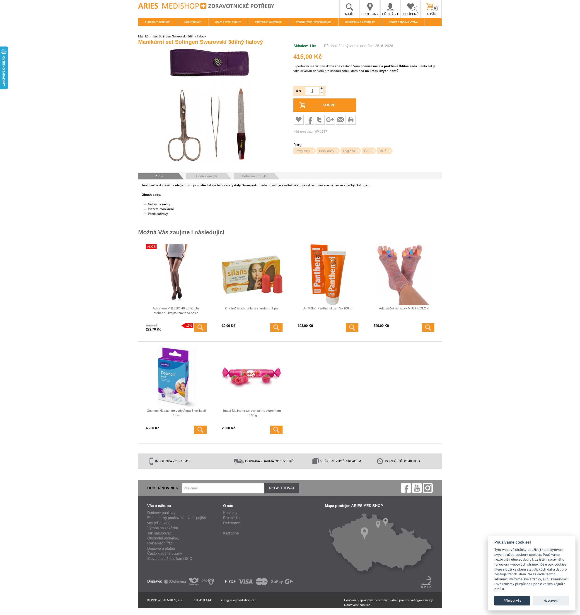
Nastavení (551, 600)
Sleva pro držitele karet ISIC (169, 559)
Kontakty (230, 513)
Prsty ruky (303, 151)
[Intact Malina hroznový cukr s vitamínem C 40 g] (252, 377)
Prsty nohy (326, 151)
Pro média (231, 518)
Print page (350, 119)
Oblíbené (410, 11)
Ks (298, 91)
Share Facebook (309, 119)
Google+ (330, 119)
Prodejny (369, 14)
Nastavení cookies (357, 605)
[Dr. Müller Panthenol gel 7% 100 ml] (328, 274)
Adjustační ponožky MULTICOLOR (404, 308)
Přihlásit (390, 14)
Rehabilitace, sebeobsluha (313, 22)
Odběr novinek (162, 488)
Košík (431, 11)
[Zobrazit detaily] (200, 327)
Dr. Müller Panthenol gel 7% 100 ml (328, 308)
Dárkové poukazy (161, 513)
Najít (349, 14)
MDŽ (383, 151)
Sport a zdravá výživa (403, 22)
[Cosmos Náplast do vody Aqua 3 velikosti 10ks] (176, 377)
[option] (208, 105)
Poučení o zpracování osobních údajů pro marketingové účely (388, 600)
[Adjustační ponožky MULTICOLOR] (404, 274)
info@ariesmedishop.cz (238, 600)
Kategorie (231, 533)
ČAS (367, 151)
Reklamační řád (160, 543)
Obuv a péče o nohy (228, 22)
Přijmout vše (512, 600)
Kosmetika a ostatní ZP (360, 22)
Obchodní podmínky (163, 538)
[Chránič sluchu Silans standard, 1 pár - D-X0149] (252, 274)
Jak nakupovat (159, 533)
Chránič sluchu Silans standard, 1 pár (252, 308)
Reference (231, 523)
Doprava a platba (161, 548)
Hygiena (349, 151)
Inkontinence (192, 22)
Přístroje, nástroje (268, 22)
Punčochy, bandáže (157, 22)
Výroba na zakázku (162, 528)
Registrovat (282, 488)
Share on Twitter (319, 119)
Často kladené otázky (164, 553)
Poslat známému (340, 119)
